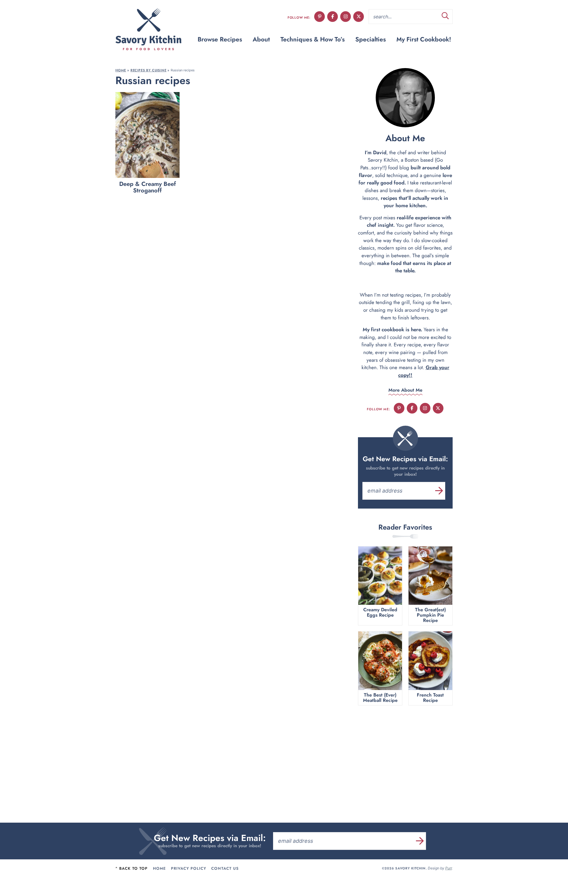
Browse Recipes (220, 39)
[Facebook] (332, 16)
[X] (358, 16)
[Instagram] (345, 16)
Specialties (370, 39)
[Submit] (445, 16)
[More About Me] (405, 97)
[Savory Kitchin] (148, 30)
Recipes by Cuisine (148, 70)
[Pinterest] (319, 16)
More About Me (405, 390)
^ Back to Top (131, 868)
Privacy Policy (188, 868)
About (261, 39)
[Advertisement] (405, 757)
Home (120, 70)
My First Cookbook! (423, 39)
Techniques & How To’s (312, 39)
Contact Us (224, 868)
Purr (448, 868)
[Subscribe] (439, 491)
